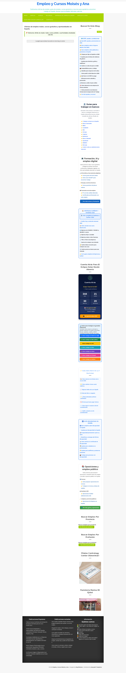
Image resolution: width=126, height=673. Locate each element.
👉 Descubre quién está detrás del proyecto (87, 625)
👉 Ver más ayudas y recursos (87, 94)
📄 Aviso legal (80, 633)
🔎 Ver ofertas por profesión (86, 544)
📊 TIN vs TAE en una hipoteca (88, 239)
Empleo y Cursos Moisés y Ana (63, 3)
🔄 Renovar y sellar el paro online (88, 83)
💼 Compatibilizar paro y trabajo (88, 68)
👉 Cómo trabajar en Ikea (87, 347)
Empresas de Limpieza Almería (64, 15)
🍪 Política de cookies (82, 636)
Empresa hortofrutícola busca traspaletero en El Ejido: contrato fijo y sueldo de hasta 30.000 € (63, 640)
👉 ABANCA (84, 142)
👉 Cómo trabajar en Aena (87, 351)
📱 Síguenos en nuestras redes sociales (86, 639)
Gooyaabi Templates (96, 667)
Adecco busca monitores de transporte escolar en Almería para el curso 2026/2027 (36, 623)
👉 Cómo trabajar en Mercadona (89, 339)
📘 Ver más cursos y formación (90, 201)
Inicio (25, 15)
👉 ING (83, 130)
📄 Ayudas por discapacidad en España (90, 430)
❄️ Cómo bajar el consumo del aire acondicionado (89, 406)
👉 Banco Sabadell (86, 138)
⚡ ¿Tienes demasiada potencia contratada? (88, 397)
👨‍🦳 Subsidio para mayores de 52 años (89, 71)
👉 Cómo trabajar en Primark (88, 355)
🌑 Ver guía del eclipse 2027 (90, 316)
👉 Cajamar (84, 134)
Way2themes (79, 667)
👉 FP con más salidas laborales (89, 193)
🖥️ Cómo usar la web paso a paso (85, 630)
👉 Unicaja (84, 132)
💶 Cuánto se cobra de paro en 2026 (89, 65)
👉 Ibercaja (84, 145)
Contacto (49, 19)
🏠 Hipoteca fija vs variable (87, 234)
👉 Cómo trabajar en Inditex (88, 359)
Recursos (49, 15)
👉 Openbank (84, 140)
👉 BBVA (83, 125)
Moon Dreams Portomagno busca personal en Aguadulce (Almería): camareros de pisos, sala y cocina (35, 647)
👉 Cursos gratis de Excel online (89, 175)
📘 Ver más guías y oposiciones (90, 507)
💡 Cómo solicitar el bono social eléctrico (88, 385)
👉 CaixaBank (84, 127)
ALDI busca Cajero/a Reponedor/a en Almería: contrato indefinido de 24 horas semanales (36, 654)
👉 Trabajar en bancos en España (90, 121)
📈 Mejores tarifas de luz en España (89, 389)
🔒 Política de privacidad (83, 635)
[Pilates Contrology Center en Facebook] (90, 572)
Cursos (40, 15)
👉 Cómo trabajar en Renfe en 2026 (90, 335)
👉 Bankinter (84, 136)
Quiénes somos (88, 622)
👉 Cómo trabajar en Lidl (87, 343)
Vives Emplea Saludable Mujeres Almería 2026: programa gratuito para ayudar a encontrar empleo (63, 623)
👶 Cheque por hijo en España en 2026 (89, 54)
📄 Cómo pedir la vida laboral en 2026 (89, 73)
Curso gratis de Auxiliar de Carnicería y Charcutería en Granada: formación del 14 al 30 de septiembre (62, 634)
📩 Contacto (80, 632)
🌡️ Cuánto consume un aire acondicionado (87, 411)
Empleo (32, 15)
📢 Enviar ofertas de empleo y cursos (86, 629)
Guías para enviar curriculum (33, 19)
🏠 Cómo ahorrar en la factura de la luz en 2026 (89, 379)
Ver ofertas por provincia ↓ (86, 527)
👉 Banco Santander (86, 123)
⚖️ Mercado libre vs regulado (87, 393)
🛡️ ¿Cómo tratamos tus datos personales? (87, 637)
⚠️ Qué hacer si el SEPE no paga (88, 76)
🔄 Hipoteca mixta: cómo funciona (89, 237)
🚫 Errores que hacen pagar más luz (89, 402)
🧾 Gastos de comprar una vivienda (89, 242)
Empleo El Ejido (82, 15)
